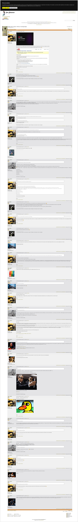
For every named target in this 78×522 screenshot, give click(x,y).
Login (75, 11)
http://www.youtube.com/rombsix (19, 144)
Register (73, 11)
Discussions (12, 29)
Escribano (28, 252)
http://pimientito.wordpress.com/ (23, 346)
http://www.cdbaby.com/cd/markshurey (22, 348)
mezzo (27, 86)
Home (71, 11)
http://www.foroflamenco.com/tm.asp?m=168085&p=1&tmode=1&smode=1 (23, 333)
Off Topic (15, 29)
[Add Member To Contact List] (10, 86)
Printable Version (70, 28)
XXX (27, 481)
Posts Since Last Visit (65, 11)
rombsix (28, 100)
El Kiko (28, 320)
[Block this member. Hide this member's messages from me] (11, 86)
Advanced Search (69, 11)
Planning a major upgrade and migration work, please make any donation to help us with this (6, 16)
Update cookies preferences (39, 24)
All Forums (8, 29)
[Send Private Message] (9, 113)
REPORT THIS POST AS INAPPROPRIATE (60, 99)
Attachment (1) (18, 68)
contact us (49, 23)
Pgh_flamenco (28, 427)
